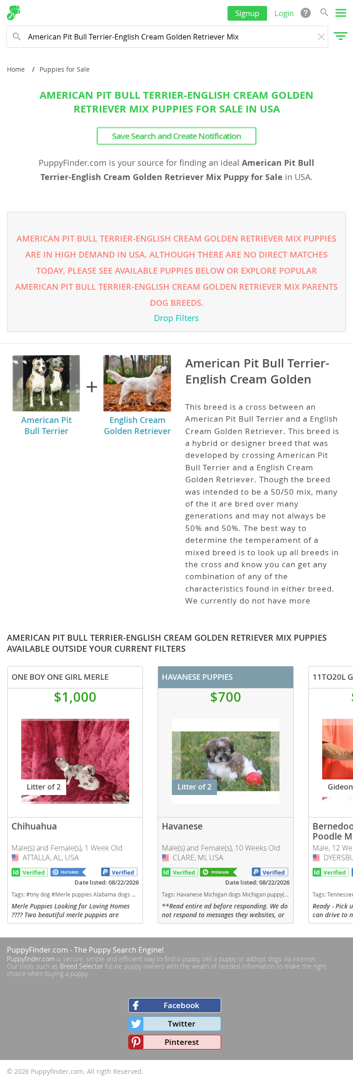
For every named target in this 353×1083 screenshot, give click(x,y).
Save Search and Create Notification (176, 135)
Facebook (181, 1005)
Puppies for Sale (65, 69)
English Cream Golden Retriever (137, 425)
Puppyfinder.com (31, 958)
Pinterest (182, 1042)
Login (284, 13)
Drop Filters (176, 317)
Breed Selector (81, 966)
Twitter (181, 1023)
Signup (247, 13)
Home (16, 69)
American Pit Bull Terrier (46, 425)
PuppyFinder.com (37, 950)
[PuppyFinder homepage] (13, 13)
